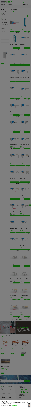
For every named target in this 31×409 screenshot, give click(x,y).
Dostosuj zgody (9, 405)
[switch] (29, 406)
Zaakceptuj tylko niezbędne (4, 405)
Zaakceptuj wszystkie (14, 405)
